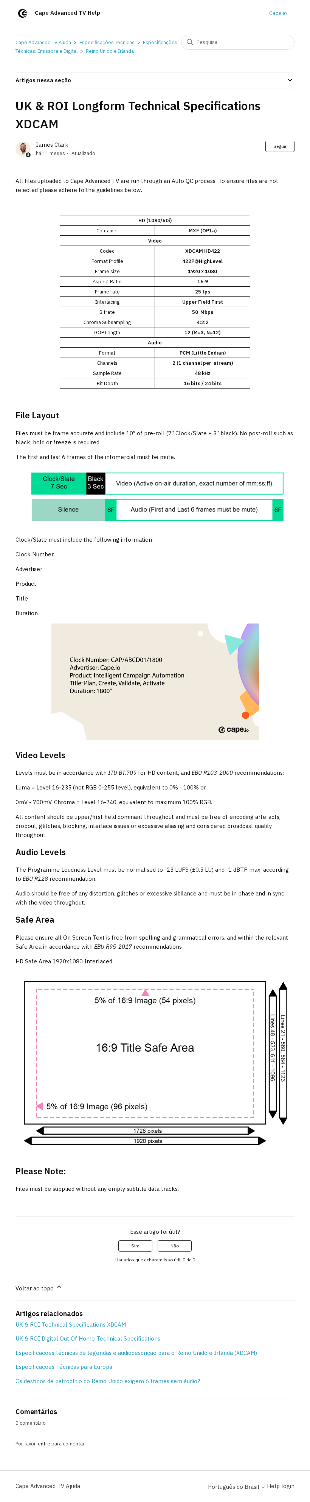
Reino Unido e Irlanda (110, 51)
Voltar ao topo (35, 1288)
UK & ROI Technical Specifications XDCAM (71, 1324)
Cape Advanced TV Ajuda (43, 42)
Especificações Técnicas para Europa (64, 1366)
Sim (135, 1246)
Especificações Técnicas (107, 42)
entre (44, 1444)
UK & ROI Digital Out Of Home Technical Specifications (88, 1338)
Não (174, 1246)
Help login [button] (280, 1486)
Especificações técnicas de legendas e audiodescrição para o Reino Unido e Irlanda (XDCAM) (136, 1352)
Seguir (280, 146)
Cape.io (278, 13)
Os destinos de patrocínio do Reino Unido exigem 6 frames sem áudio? (108, 1381)
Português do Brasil (234, 1487)
